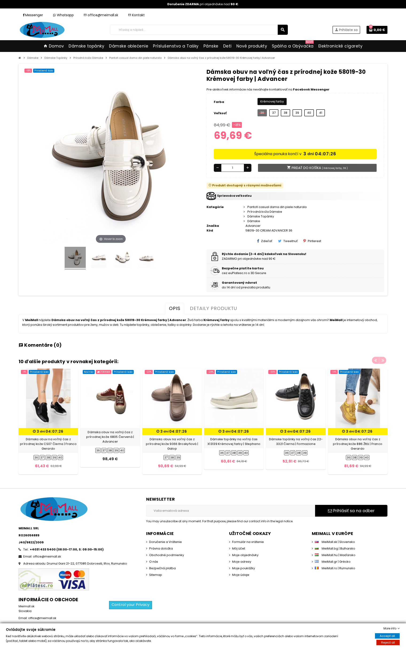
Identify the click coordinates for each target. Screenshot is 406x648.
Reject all (388, 642)
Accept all (387, 636)
